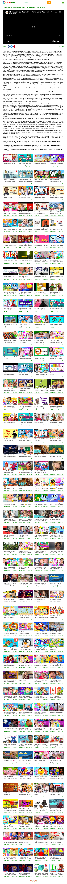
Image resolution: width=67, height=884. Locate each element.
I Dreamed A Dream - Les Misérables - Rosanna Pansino (56, 553)
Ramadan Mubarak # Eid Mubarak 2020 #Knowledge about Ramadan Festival (26, 181)
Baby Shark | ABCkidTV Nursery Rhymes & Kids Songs (56, 213)
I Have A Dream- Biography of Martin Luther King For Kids (39, 213)
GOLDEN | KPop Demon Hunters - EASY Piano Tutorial (56, 390)
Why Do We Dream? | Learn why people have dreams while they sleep (56, 585)
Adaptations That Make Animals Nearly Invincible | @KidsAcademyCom (10, 553)
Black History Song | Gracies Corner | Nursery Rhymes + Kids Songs (25, 245)
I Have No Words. (54, 470)
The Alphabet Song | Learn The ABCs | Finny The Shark (40, 504)
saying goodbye (23, 680)
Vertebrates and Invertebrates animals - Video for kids (9, 374)
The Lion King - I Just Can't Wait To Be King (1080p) (55, 456)
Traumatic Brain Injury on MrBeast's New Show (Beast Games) (56, 794)
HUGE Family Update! (55, 519)
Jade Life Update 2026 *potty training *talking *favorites (55, 762)
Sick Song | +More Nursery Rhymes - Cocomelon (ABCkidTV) (25, 278)
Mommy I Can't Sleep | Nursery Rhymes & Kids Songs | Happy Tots (25, 875)
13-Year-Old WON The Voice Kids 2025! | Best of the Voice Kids (10, 456)
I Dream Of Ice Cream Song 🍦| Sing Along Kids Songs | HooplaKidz (41, 488)
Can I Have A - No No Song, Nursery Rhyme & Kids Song (25, 794)
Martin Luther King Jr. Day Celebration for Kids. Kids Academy (41, 229)
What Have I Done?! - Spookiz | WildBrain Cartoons (24, 842)
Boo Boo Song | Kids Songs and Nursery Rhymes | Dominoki (9, 472)
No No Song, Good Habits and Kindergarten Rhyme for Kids (10, 698)
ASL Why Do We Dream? (25, 760)
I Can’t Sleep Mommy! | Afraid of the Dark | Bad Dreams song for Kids (40, 569)
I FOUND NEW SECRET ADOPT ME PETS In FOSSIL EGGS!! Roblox (40, 553)
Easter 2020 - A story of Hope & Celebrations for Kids (40, 165)
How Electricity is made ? (25, 260)
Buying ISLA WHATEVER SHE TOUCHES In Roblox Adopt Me (10, 569)
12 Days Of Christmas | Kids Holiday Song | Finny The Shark (56, 245)
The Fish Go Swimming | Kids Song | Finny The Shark (25, 374)
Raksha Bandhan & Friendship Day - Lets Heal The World (41, 245)
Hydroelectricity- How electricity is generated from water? (9, 278)
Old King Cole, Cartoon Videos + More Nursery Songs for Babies (9, 665)
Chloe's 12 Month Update (56, 712)
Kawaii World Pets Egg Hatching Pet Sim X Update (40, 714)
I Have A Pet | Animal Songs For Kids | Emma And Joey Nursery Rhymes (56, 682)
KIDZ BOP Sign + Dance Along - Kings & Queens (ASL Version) (25, 810)
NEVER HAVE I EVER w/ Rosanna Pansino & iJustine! (56, 424)
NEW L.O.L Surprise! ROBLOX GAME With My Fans (56, 730)
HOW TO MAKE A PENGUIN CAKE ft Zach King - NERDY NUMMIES (25, 649)
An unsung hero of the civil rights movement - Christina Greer (9, 181)
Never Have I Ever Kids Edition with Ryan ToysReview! (9, 310)
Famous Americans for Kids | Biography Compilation (40, 278)
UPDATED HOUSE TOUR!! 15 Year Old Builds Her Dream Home (25, 585)
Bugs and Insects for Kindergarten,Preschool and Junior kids (40, 342)
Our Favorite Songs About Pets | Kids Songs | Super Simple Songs (10, 649)
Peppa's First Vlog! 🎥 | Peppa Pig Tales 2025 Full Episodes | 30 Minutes (41, 262)
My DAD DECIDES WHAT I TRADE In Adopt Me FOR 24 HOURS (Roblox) (41, 374)
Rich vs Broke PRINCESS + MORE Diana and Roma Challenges (10, 245)
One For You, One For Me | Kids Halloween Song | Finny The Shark (56, 165)
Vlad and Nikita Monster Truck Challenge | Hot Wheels (10, 342)
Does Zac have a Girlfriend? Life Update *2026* (40, 424)
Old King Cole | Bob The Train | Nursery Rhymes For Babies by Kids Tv (25, 778)
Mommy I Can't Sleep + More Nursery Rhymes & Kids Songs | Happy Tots (10, 875)
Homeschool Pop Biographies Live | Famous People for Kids (40, 408)
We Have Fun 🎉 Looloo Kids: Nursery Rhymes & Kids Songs (56, 440)
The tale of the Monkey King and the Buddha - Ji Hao (56, 842)
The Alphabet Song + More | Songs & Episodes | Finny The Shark (56, 504)
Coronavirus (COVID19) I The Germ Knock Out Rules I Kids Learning (10, 165)
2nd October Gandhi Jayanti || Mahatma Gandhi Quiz (26, 213)
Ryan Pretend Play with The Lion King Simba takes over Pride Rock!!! (40, 859)
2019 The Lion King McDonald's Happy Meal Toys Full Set (10, 810)
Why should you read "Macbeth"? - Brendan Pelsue (55, 810)
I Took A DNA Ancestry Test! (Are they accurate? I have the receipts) (41, 746)
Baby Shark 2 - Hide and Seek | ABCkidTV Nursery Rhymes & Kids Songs (25, 229)
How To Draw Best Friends (10, 260)
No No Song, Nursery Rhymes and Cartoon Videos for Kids (55, 601)
